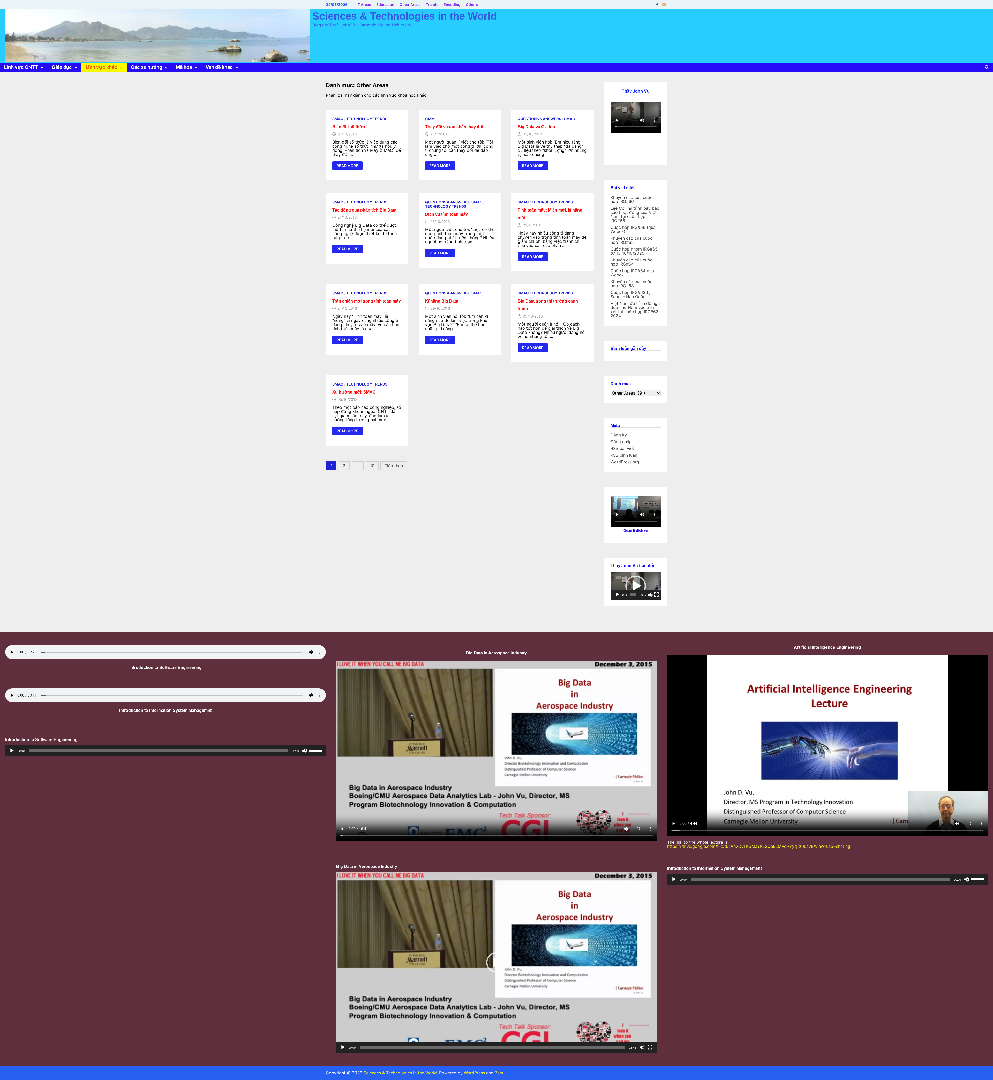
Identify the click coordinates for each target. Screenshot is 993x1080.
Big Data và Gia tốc (536, 127)
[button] (635, 586)
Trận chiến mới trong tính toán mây (366, 301)
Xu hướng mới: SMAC (354, 392)
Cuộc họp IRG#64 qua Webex (632, 272)
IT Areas (364, 4)
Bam (499, 1072)
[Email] (664, 4)
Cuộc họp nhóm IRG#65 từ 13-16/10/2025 (634, 251)
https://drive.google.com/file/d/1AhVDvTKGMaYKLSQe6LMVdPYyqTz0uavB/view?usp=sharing (758, 846)
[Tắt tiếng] (650, 594)
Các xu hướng (146, 67)
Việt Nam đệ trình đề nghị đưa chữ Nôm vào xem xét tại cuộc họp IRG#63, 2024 (636, 309)
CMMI (430, 119)
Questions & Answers (539, 119)
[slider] (633, 594)
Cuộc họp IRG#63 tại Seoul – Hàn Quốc (631, 294)
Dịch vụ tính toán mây (446, 214)
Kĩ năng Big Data (441, 301)
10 (372, 465)
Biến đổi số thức (348, 127)
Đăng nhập (621, 441)
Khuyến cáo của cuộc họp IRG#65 (631, 240)
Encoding (452, 4)
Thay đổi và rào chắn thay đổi (454, 127)
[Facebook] (658, 4)
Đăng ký (619, 434)
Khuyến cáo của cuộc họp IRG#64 (631, 262)
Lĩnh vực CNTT (21, 67)
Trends (432, 4)
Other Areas (410, 4)
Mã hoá (184, 67)
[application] (636, 586)
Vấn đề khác (219, 67)
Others (472, 4)
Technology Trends (366, 119)
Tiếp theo (394, 465)
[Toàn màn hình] (656, 594)
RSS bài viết (622, 448)
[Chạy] (617, 594)
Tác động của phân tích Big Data (364, 210)
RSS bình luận (624, 455)
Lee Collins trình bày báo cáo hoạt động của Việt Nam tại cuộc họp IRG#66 (635, 214)
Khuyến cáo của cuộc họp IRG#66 (631, 199)
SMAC (337, 119)
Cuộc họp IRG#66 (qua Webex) (633, 229)
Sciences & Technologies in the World (404, 16)
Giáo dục (62, 67)
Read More (347, 166)
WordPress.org (625, 461)
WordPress (474, 1072)
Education (385, 4)
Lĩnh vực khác (101, 67)
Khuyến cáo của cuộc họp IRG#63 (631, 283)
